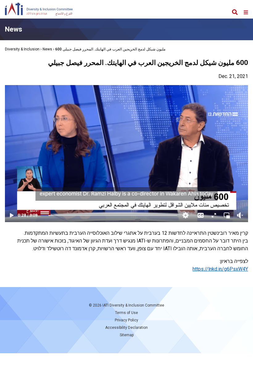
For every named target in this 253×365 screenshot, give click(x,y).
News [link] (47, 49)
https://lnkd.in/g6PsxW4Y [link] (220, 269)
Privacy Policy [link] (126, 320)
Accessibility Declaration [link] (126, 327)
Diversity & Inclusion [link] (22, 49)
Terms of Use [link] (126, 313)
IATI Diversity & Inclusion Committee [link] (133, 305)
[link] (39, 10)
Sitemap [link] (127, 335)
